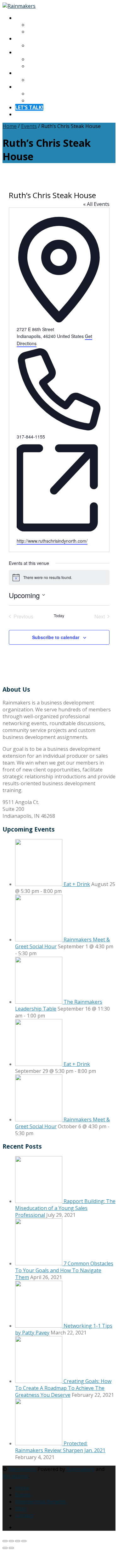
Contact (24, 86)
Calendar (38, 45)
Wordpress (16, 1476)
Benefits (37, 59)
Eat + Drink (77, 884)
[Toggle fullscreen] (11, 1541)
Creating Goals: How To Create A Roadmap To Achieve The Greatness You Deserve (63, 1388)
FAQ (32, 100)
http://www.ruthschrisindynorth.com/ (52, 541)
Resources (27, 72)
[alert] (59, 577)
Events (29, 126)
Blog (33, 79)
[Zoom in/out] (5, 1541)
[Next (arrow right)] (11, 1548)
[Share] (17, 1541)
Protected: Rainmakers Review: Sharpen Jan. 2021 (60, 1447)
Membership (30, 52)
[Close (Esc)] (23, 1541)
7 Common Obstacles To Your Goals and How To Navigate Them (64, 1270)
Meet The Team (46, 31)
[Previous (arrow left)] (5, 1548)
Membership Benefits (40, 1501)
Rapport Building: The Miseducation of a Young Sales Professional (65, 1208)
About (22, 17)
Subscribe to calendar (55, 637)
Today (59, 615)
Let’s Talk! (29, 107)
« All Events (96, 204)
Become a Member (50, 66)
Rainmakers (22, 1469)
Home (10, 126)
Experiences (29, 38)
